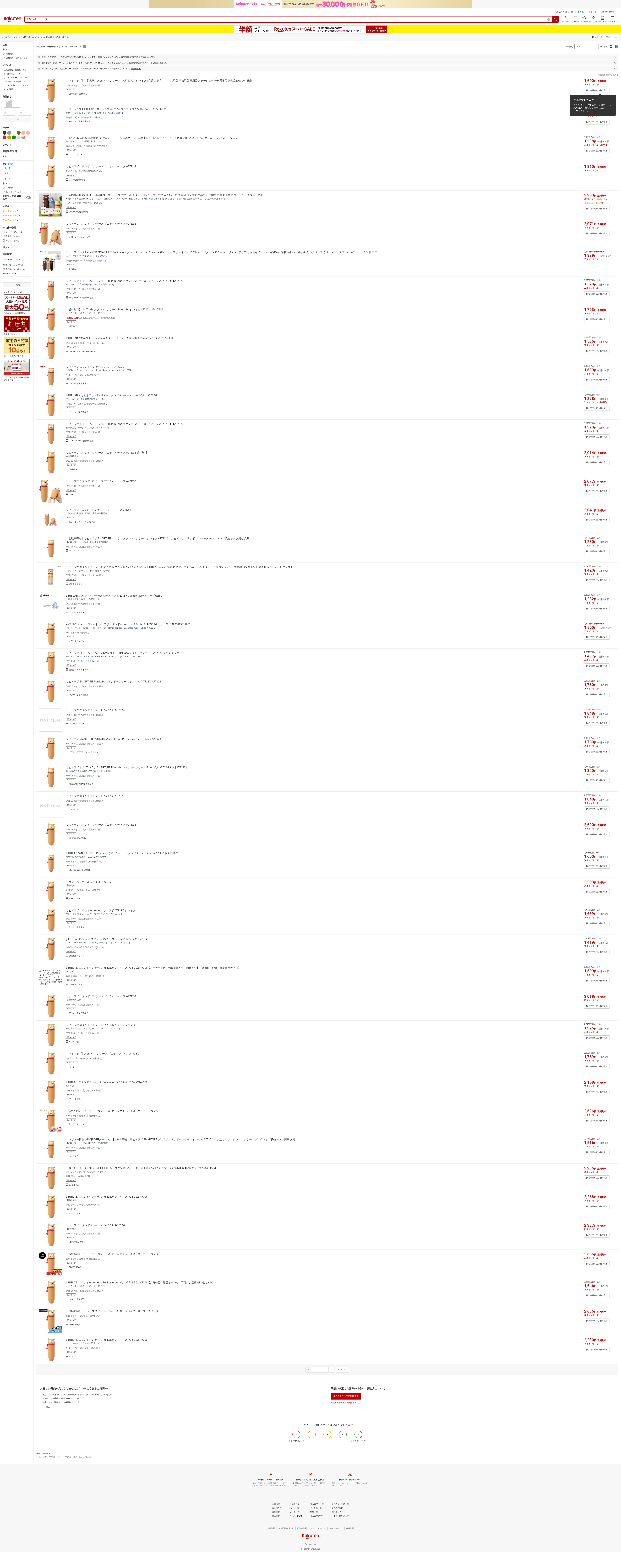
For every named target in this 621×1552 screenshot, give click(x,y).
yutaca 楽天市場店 (77, 180)
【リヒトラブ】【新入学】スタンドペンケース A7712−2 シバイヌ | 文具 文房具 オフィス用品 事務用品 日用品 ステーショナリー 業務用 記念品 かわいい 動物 (159, 80)
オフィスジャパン (76, 641)
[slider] (2, 108)
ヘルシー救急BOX (77, 1299)
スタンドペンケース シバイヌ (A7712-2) (89, 882)
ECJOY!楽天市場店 (77, 1242)
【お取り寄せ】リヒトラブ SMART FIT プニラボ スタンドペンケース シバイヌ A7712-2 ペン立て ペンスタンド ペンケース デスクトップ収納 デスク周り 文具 (157, 538)
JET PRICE (74, 551)
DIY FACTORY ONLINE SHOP (82, 351)
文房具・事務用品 (73, 1457)
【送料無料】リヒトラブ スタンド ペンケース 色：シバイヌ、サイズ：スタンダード (115, 1110)
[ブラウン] (19, 133)
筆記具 (88, 1457)
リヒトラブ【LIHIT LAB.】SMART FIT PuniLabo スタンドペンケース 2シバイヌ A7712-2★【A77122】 (126, 281)
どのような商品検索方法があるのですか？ (61, 1398)
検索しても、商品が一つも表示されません (61, 1402)
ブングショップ (75, 584)
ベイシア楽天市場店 (77, 383)
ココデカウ (74, 1156)
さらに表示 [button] (8, 89)
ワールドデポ (75, 1099)
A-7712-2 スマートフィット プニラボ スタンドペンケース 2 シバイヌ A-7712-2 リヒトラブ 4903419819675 (128, 624)
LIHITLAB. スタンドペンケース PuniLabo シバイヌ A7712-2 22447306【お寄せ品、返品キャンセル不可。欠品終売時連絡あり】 (140, 1282)
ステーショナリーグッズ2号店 (82, 522)
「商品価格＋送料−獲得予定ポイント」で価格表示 (57, 46)
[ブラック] (4, 133)
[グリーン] (14, 137)
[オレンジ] (9, 137)
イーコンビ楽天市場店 (78, 412)
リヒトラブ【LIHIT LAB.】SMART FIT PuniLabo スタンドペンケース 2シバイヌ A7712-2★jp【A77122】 (127, 767)
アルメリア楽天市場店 (78, 1013)
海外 (12, 164)
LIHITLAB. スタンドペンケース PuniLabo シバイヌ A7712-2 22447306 (106, 1082)
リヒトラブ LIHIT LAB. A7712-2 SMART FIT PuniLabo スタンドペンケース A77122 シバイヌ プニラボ (125, 653)
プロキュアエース (76, 612)
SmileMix (73, 469)
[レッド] (4, 137)
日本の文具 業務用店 (78, 94)
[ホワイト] (14, 133)
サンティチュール (76, 1124)
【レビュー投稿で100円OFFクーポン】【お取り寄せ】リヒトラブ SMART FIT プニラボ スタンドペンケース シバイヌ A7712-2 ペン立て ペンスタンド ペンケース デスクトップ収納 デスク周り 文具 (180, 1139)
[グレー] (9, 133)
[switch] (28, 197)
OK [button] (610, 105)
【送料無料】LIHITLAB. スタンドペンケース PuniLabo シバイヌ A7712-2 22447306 (114, 309)
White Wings (74, 1324)
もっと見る (45, 1407)
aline (71, 1356)
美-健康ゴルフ (75, 1185)
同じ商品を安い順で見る (597, 90)
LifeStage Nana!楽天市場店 (81, 441)
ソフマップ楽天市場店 (78, 695)
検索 (18, 119)
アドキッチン (75, 809)
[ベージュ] (23, 133)
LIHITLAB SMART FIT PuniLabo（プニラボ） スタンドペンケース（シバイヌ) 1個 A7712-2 (122, 853)
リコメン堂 (74, 1042)
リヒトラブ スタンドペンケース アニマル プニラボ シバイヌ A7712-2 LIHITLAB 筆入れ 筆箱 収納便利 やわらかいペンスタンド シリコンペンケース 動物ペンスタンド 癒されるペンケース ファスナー (180, 567)
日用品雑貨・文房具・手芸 (48, 1457)
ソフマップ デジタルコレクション (83, 752)
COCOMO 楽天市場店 (78, 212)
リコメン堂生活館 (76, 927)
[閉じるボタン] (614, 56)
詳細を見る (136, 68)
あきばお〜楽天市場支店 (79, 121)
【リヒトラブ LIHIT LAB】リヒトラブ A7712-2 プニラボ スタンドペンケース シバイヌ (116, 109)
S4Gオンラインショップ (79, 237)
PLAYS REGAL (75, 1267)
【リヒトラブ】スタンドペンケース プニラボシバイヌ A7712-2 (102, 1053)
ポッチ (72, 1067)
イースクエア (75, 899)
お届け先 (6, 168)
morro (71, 494)
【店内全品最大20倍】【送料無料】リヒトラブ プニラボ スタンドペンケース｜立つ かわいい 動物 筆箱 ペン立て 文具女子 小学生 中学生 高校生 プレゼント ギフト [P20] (164, 195)
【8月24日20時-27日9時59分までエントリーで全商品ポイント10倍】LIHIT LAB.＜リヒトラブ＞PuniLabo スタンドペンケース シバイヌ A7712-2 (152, 137)
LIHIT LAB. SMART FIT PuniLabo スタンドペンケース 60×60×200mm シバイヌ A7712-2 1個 (119, 338)
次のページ (343, 1369)
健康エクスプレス (76, 956)
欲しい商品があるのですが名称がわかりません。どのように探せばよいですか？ (78, 1394)
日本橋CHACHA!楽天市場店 (81, 784)
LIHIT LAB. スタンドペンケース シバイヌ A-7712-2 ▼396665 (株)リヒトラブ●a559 (114, 595)
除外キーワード (9, 273)
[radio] (4, 49)
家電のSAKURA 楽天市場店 (81, 298)
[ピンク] (28, 133)
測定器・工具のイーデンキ (80, 670)
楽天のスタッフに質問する (346, 1396)
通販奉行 (73, 326)
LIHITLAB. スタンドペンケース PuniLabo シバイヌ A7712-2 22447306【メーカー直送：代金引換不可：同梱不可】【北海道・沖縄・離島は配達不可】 (153, 967)
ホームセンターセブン (78, 984)
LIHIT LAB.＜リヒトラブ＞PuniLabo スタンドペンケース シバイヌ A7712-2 (111, 395)
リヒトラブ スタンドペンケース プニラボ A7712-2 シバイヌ (100, 910)
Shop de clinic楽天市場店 (80, 870)
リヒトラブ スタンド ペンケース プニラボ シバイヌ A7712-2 (101, 166)
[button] (609, 12)
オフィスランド (75, 154)
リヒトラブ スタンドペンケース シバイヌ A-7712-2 (98, 509)
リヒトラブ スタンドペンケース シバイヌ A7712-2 (95, 366)
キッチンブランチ (76, 723)
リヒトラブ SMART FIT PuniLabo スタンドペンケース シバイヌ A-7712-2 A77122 (113, 681)
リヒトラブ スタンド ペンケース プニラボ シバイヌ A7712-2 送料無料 (106, 452)
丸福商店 (73, 269)
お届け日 (6, 179)
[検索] (555, 19)
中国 (4, 156)
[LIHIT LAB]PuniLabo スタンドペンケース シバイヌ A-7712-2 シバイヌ (107, 939)
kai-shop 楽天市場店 (78, 838)
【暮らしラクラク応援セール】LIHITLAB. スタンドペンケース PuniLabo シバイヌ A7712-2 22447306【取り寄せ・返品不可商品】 (141, 1168)
